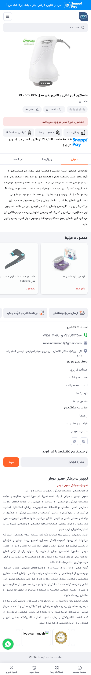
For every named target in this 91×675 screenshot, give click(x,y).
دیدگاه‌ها (18, 159)
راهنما (83, 416)
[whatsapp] (74, 441)
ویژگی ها (47, 159)
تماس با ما (80, 401)
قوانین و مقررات (77, 423)
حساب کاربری (79, 370)
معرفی (74, 159)
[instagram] (84, 441)
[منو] (7, 16)
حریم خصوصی (78, 431)
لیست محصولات (77, 385)
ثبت (11, 462)
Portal (33, 658)
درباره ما (82, 393)
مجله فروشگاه (78, 377)
